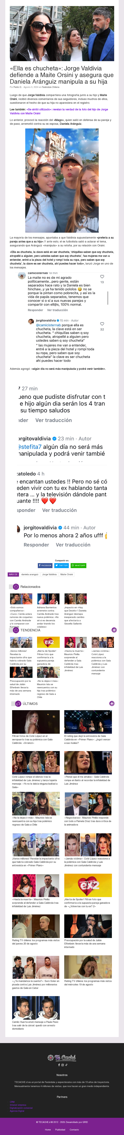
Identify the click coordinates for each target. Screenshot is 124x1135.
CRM (12, 1102)
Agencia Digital (17, 1111)
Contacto (74, 1130)
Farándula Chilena (50, 87)
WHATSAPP (80, 565)
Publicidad (60, 1130)
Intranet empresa (18, 1105)
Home (48, 1130)
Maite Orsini (66, 574)
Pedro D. (18, 87)
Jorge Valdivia (49, 574)
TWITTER (63, 565)
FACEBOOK (46, 565)
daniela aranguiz (29, 574)
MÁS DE (13, 574)
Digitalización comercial (21, 1108)
